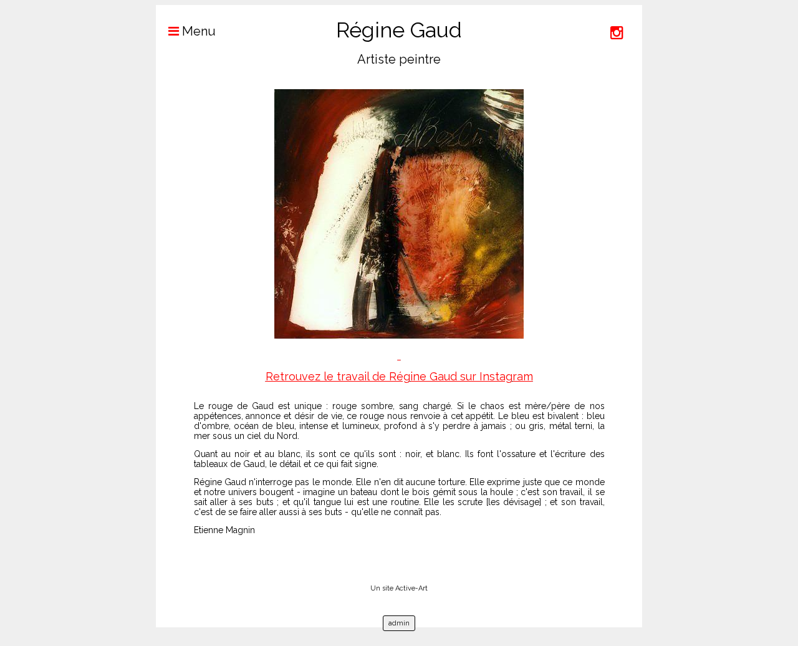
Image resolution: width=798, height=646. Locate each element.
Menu (197, 31)
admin (399, 623)
